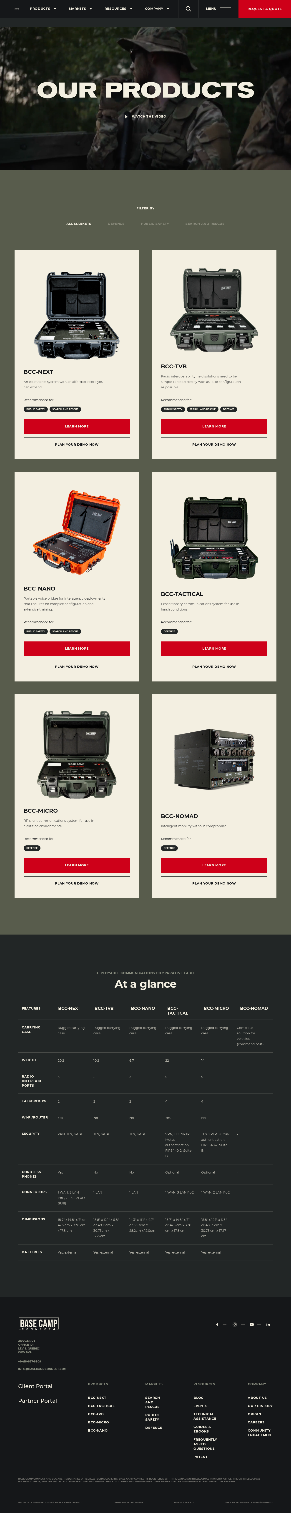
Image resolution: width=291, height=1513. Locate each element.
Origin (254, 1414)
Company (154, 8)
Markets (77, 8)
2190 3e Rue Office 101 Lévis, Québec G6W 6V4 (29, 1347)
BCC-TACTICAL (101, 1406)
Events (200, 1406)
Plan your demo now (77, 444)
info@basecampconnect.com (42, 1369)
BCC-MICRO (98, 1422)
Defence (153, 1428)
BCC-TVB (96, 1414)
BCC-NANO (98, 1430)
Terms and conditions (128, 1502)
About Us (257, 1398)
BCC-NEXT (97, 1398)
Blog (198, 1398)
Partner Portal (37, 1401)
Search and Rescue (152, 1402)
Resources (115, 8)
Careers (256, 1422)
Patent (200, 1457)
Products (40, 8)
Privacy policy (184, 1502)
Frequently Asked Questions (205, 1444)
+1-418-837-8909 (29, 1361)
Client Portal (35, 1386)
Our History (260, 1406)
